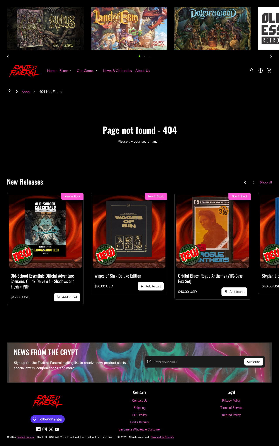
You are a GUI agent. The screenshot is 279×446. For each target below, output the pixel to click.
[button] (139, 56)
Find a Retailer (139, 422)
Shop (26, 92)
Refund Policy (231, 415)
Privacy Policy (231, 400)
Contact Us (139, 400)
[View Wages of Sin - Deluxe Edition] (129, 231)
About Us (142, 70)
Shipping (139, 408)
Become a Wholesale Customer (140, 429)
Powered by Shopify (162, 437)
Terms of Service (231, 408)
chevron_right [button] (271, 56)
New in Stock (72, 196)
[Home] (24, 70)
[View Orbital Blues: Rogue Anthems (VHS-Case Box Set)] (212, 231)
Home (51, 70)
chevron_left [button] (7, 56)
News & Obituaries (117, 70)
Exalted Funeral (25, 437)
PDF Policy (139, 415)
